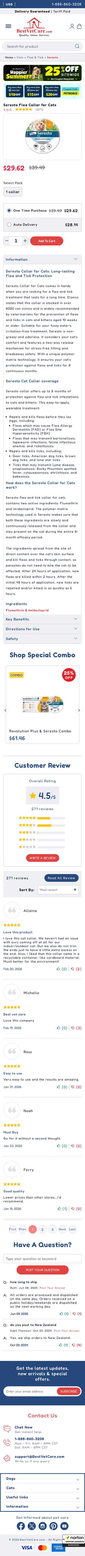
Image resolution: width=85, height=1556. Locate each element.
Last (72, 1229)
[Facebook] (21, 1526)
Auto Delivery (25, 224)
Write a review (42, 858)
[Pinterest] (53, 1526)
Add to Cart (46, 241)
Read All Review (61, 878)
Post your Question (42, 1270)
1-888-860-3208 (67, 4)
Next (62, 1229)
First (12, 1229)
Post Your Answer (53, 1287)
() (64, 969)
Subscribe (68, 1391)
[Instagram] (43, 1526)
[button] (73, 1541)
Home (9, 57)
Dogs (10, 1478)
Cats (20, 57)
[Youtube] (64, 1526)
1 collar (13, 191)
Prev (22, 1229)
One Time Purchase (30, 210)
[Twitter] (32, 1526)
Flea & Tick (35, 57)
